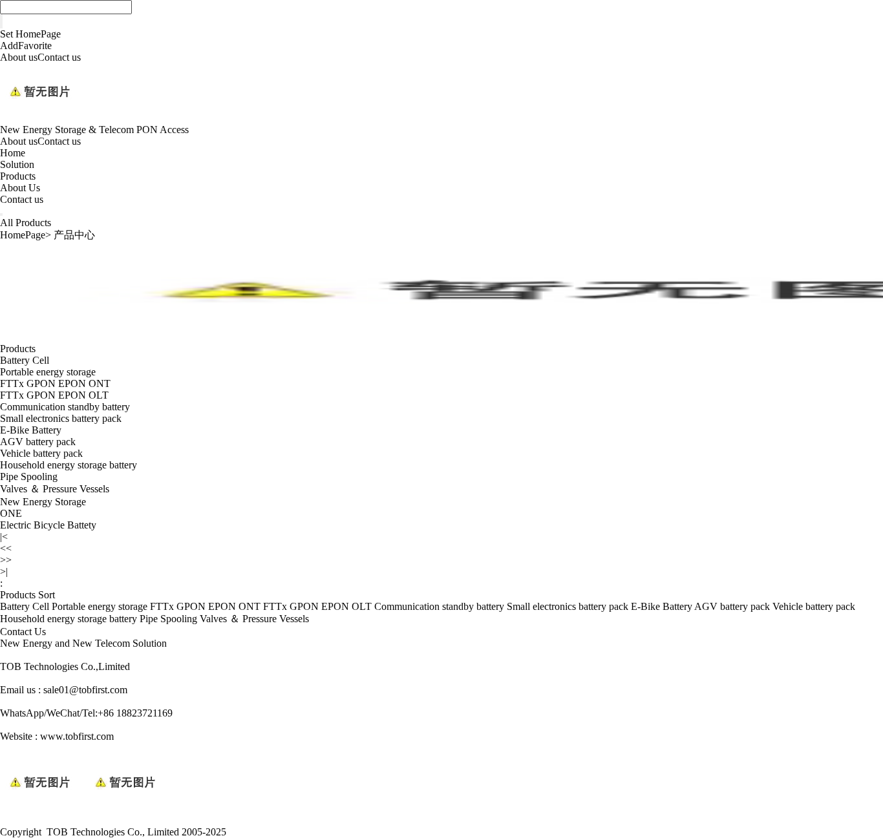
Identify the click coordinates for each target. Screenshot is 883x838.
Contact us (59, 57)
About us (18, 57)
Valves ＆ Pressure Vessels (54, 488)
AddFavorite (26, 45)
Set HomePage (30, 33)
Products (18, 176)
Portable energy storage (48, 371)
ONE (11, 513)
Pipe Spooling (29, 476)
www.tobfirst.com (77, 736)
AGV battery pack (38, 441)
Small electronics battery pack (61, 418)
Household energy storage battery (68, 464)
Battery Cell (24, 360)
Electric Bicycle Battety (48, 524)
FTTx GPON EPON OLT (54, 395)
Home (12, 152)
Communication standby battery (65, 406)
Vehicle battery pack (41, 453)
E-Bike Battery (30, 429)
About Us (20, 187)
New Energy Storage (43, 501)
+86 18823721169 (135, 712)
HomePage (22, 234)
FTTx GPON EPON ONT (55, 383)
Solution (17, 164)
